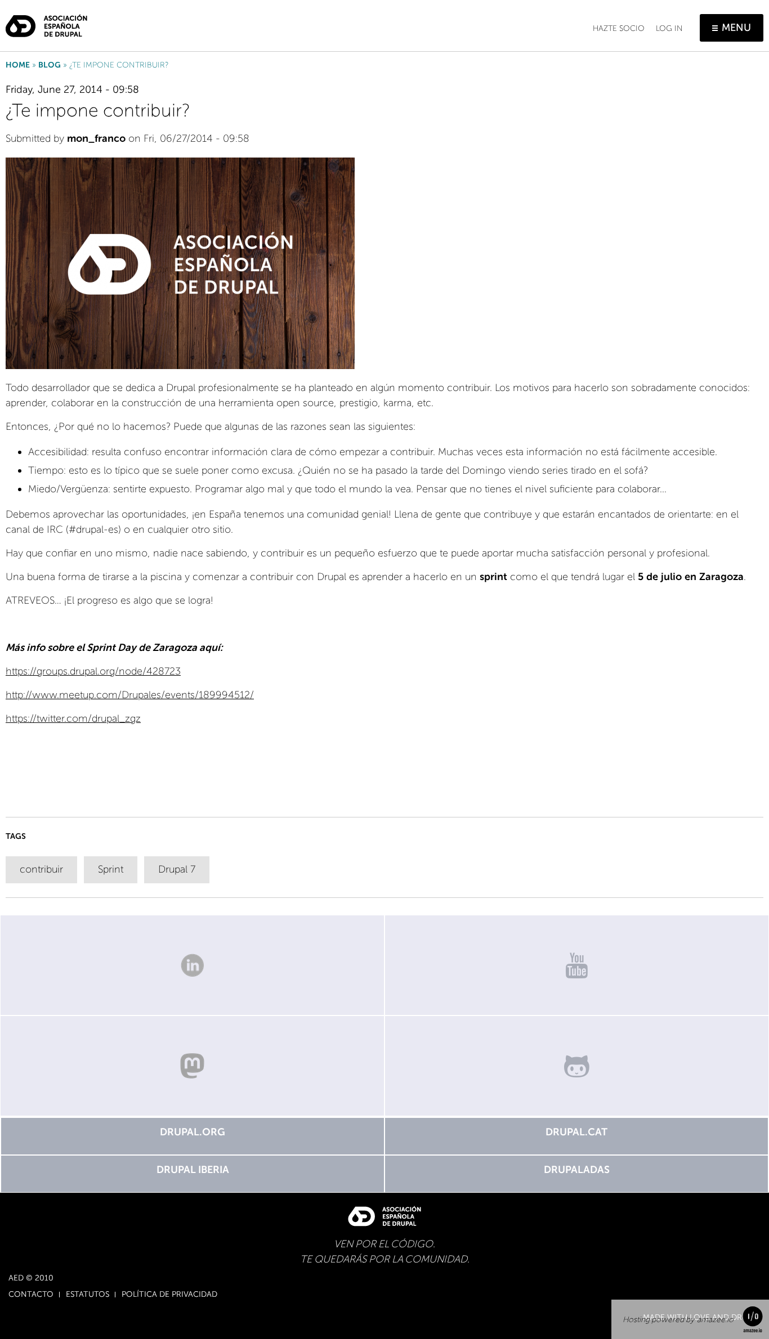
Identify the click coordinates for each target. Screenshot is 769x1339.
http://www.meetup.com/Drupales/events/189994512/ (130, 695)
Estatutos (87, 1294)
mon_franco (96, 138)
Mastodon (192, 1066)
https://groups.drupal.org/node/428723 (93, 671)
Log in (669, 28)
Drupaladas (577, 1169)
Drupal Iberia (193, 1169)
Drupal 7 (176, 869)
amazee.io (715, 1319)
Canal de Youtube (576, 965)
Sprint (110, 869)
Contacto (30, 1294)
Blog (49, 65)
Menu (736, 27)
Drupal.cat (576, 1132)
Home (18, 65)
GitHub (576, 1066)
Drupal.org (192, 1132)
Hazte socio (619, 28)
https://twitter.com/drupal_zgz (73, 718)
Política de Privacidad (169, 1294)
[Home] (46, 21)
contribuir (41, 869)
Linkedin (192, 965)
